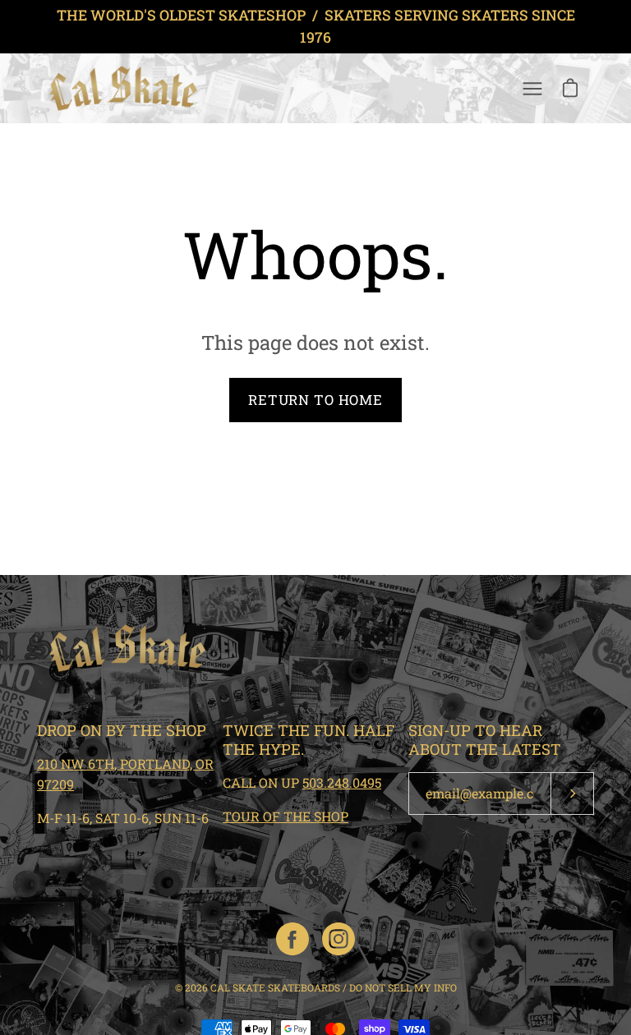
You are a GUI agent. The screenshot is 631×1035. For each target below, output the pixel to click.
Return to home (315, 399)
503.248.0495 (341, 782)
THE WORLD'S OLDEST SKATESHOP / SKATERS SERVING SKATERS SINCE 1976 (316, 26)
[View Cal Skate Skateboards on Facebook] (292, 938)
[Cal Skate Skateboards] (123, 88)
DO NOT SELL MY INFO (403, 987)
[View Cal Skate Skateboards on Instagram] (338, 938)
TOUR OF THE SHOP (285, 816)
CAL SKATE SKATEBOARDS (275, 987)
